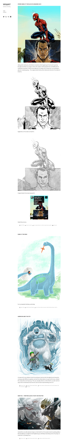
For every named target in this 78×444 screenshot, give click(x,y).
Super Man (50, 225)
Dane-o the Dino (22, 234)
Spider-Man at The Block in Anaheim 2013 (29, 4)
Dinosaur (53, 307)
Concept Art (43, 385)
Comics (40, 385)
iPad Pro (43, 225)
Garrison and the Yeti (24, 316)
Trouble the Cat (22, 386)
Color (34, 225)
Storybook (32, 307)
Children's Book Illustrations (42, 307)
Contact (4, 12)
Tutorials (30, 225)
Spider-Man (46, 225)
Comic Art (27, 225)
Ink (41, 225)
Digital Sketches (37, 225)
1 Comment (55, 225)
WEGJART (7, 4)
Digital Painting (28, 307)
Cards (37, 307)
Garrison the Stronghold (53, 385)
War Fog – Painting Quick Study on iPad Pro (30, 395)
